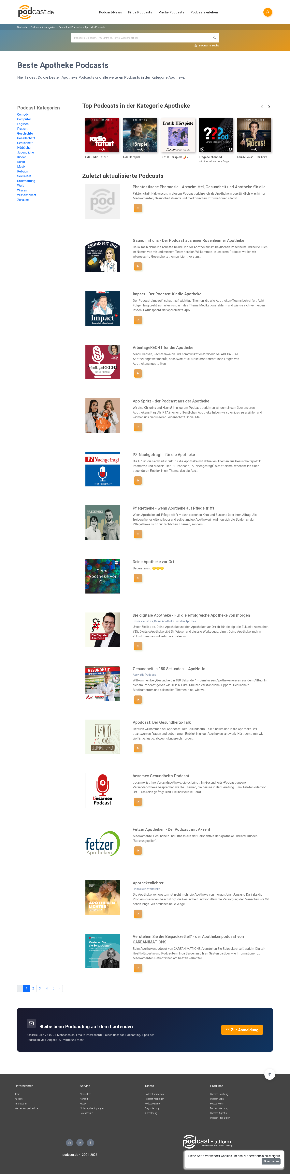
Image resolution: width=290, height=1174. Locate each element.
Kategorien (49, 27)
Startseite (22, 27)
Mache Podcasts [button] (171, 12)
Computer (24, 119)
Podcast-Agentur (218, 1113)
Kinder (21, 157)
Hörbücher (24, 148)
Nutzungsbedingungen (92, 1108)
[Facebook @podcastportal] (90, 1142)
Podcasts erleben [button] (204, 12)
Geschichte (25, 133)
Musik (21, 167)
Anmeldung (151, 1113)
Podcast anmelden (154, 1094)
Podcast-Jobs (217, 1099)
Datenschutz (86, 1113)
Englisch (23, 124)
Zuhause (23, 200)
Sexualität (24, 176)
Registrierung (152, 1108)
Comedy (23, 114)
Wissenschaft (26, 195)
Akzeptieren (271, 1161)
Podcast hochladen (154, 1099)
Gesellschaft (26, 138)
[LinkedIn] (80, 1142)
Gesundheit (25, 143)
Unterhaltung (26, 181)
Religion (22, 171)
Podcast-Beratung (219, 1094)
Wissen (22, 190)
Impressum (21, 1103)
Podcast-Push (217, 1103)
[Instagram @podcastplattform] (69, 1142)
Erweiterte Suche (208, 45)
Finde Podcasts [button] (140, 12)
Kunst (21, 162)
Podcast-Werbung (219, 1108)
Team (17, 1094)
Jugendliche (25, 152)
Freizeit (22, 129)
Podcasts (36, 27)
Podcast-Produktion (220, 1118)
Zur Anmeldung (244, 1030)
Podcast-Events (153, 1103)
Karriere (18, 1099)
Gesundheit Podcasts (70, 27)
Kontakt (84, 1099)
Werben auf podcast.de (26, 1108)
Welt (20, 186)
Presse (83, 1103)
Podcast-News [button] (110, 12)
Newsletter (85, 1094)
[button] (262, 106)
